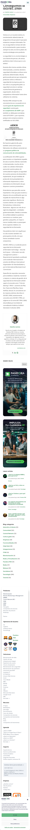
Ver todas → (6, 698)
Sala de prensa (7, 786)
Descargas (6, 709)
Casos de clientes (8, 713)
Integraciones (7, 549)
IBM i (4, 681)
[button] (27, 799)
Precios (5, 616)
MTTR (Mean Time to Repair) (11, 734)
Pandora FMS (23, 497)
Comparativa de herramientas (11, 717)
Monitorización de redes (9, 657)
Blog (4, 719)
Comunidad (6, 14)
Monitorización (8, 555)
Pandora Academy (8, 754)
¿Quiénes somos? (8, 784)
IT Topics (5, 706)
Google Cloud (7, 694)
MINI (4, 605)
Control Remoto (8, 533)
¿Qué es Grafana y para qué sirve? (16, 494)
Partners (5, 787)
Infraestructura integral (9, 661)
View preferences (15, 823)
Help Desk (6, 546)
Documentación (7, 711)
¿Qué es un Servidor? (9, 740)
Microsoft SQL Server (9, 693)
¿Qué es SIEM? (7, 731)
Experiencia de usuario (9, 663)
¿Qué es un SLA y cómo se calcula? (16, 486)
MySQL (5, 683)
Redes (9, 509)
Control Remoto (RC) (9, 599)
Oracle (5, 685)
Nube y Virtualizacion (10, 559)
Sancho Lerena (9, 12)
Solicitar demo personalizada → (14, 765)
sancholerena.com (21, 348)
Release (5, 568)
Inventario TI (6, 672)
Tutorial (5, 577)
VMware (5, 691)
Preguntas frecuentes (9, 757)
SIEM (4, 603)
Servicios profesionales (9, 752)
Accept (15, 815)
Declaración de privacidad (20, 827)
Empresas (12, 14)
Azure (4, 678)
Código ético (6, 789)
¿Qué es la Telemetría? (9, 736)
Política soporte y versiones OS (11, 759)
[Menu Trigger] (27, 2)
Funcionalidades (8, 543)
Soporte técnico (7, 750)
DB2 (4, 696)
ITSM (4, 552)
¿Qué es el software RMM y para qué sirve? (16, 475)
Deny (15, 819)
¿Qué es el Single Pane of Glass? (12, 732)
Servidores (6, 571)
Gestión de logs (7, 659)
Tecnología (23, 489)
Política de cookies (9, 827)
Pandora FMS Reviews (15, 638)
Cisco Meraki (6, 680)
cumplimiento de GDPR (12, 110)
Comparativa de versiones (10, 609)
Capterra (5, 626)
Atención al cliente (9, 527)
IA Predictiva (6, 674)
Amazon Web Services (9, 676)
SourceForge (6, 630)
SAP (4, 689)
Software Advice (7, 628)
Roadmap (6, 612)
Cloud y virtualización (9, 665)
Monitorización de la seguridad (11, 667)
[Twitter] (12, 353)
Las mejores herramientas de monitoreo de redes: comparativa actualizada (17, 503)
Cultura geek (7, 537)
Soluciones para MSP (9, 670)
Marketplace (6, 707)
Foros (4, 720)
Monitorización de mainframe (11, 668)
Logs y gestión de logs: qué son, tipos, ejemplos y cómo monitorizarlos (16, 515)
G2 (4, 625)
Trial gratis (6, 607)
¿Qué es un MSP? (8, 738)
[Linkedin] (15, 353)
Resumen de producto (9, 610)
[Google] (17, 353)
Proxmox (5, 687)
